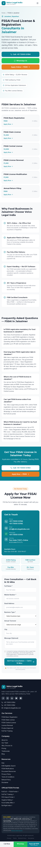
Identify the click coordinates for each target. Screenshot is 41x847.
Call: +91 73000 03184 (21, 54)
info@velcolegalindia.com (12, 708)
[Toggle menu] (37, 3)
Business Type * (10, 612)
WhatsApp (20, 844)
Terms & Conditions (8, 777)
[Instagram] (7, 698)
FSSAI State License (8, 720)
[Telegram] (20, 698)
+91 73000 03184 (9, 702)
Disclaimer (5, 782)
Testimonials (6, 751)
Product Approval (7, 728)
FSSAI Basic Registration (9, 717)
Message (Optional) (11, 638)
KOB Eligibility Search (9, 766)
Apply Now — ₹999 (19, 474)
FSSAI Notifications (8, 768)
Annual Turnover (10, 621)
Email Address (9, 603)
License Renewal (7, 725)
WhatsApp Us (21, 61)
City (5, 629)
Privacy (9, 838)
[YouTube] (16, 698)
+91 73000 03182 (9, 705)
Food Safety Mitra (7, 802)
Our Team (5, 743)
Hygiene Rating (7, 800)
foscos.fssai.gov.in (16, 830)
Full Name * (8, 586)
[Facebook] (3, 698)
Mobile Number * (10, 595)
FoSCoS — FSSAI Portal (9, 791)
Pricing (4, 748)
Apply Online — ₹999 (19, 67)
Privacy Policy (6, 774)
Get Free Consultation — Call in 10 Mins (19, 662)
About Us (5, 740)
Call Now (7, 844)
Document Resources (9, 771)
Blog (3, 754)
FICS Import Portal (7, 797)
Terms (15, 838)
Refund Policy (6, 779)
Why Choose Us (7, 745)
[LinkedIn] (12, 698)
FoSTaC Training (7, 731)
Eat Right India (6, 805)
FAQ (3, 763)
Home (3, 13)
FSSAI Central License (9, 722)
